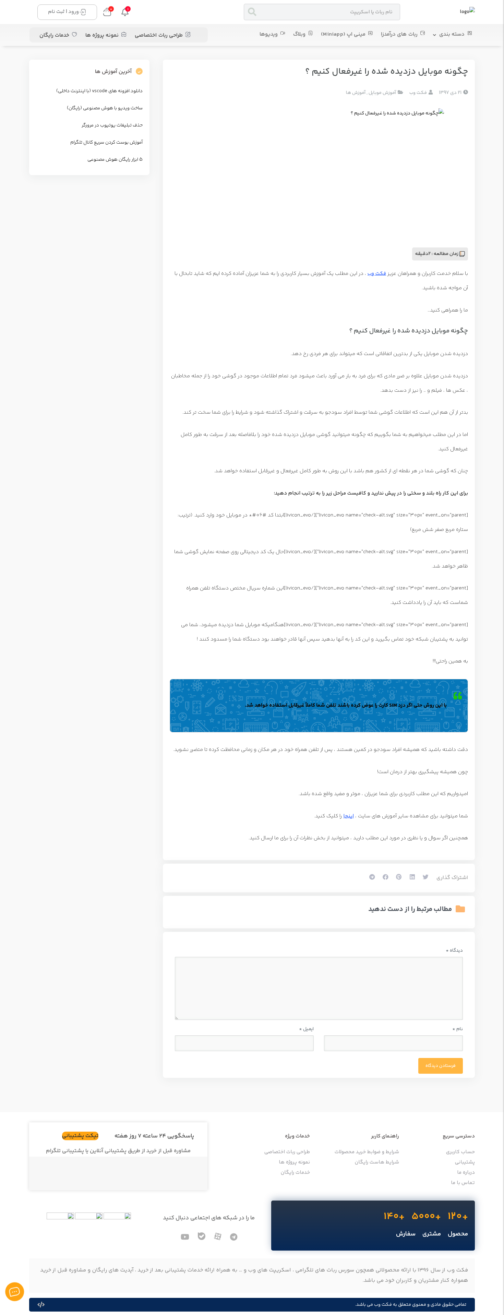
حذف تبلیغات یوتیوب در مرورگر (112, 125)
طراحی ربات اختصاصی (158, 35)
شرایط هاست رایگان (377, 1162)
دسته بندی (452, 34)
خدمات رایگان (54, 35)
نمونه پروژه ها (102, 35)
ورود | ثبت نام (63, 12)
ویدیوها (269, 34)
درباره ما (466, 1173)
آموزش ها (355, 93)
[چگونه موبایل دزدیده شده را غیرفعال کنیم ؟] (319, 171)
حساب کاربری (460, 1152)
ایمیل (306, 1029)
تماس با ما (463, 1183)
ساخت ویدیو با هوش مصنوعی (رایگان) (105, 108)
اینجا (348, 816)
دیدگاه (454, 950)
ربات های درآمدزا (399, 34)
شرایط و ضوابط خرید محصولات (367, 1152)
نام (457, 1029)
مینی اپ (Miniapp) (343, 34)
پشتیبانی (465, 1162)
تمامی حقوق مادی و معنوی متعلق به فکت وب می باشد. (410, 1304)
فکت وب (377, 274)
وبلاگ (299, 34)
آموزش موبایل (382, 93)
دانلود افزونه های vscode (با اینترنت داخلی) (99, 91)
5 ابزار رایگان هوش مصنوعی (115, 159)
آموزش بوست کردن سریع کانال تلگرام (106, 142)
